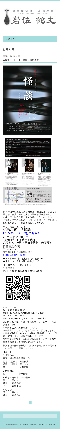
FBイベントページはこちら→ (21, 233)
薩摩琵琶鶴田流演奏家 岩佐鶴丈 (24, 425)
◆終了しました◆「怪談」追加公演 (21, 60)
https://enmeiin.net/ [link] (15, 254)
